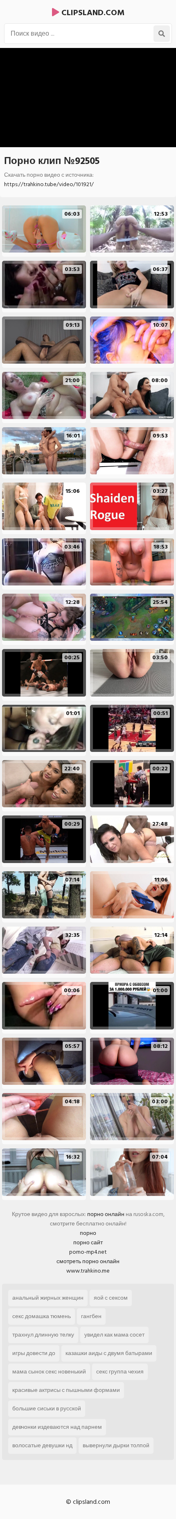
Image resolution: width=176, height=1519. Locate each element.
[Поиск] (161, 33)
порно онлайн (105, 1214)
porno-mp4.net (88, 1252)
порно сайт (88, 1242)
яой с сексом (111, 1298)
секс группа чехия (120, 1371)
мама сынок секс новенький (49, 1371)
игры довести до (33, 1353)
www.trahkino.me (88, 1270)
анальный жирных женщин (47, 1298)
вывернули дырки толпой (116, 1445)
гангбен (91, 1316)
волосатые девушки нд (42, 1445)
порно (88, 1233)
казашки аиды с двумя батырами (108, 1353)
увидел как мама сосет (114, 1334)
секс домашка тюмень (41, 1316)
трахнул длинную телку (43, 1334)
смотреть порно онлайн (88, 1261)
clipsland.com (91, 12)
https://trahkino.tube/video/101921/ (49, 184)
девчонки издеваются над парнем (57, 1427)
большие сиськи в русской (46, 1408)
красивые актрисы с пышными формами (66, 1390)
